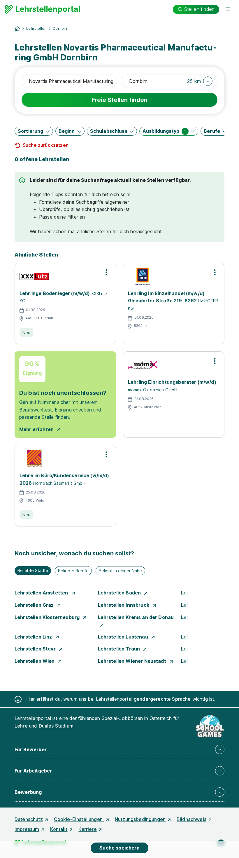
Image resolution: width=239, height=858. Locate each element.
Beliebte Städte (32, 570)
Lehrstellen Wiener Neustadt (132, 661)
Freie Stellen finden (119, 99)
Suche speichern (119, 848)
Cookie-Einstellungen (79, 819)
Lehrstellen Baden (120, 593)
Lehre (21, 726)
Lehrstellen (36, 28)
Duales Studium (56, 726)
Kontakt (58, 829)
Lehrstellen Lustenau (123, 637)
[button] (199, 81)
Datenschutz (29, 819)
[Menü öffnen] (228, 9)
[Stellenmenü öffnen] (106, 272)
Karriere (87, 829)
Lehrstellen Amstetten (42, 593)
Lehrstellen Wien (35, 661)
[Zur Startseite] (42, 9)
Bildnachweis (191, 819)
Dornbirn (60, 28)
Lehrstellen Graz (35, 605)
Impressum (27, 829)
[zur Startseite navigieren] (17, 28)
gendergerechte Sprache (162, 699)
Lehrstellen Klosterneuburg (48, 617)
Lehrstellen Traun (119, 649)
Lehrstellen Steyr (36, 649)
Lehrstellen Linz (34, 637)
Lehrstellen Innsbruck (124, 605)
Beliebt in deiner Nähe (120, 570)
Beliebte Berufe (73, 570)
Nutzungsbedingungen (140, 819)
